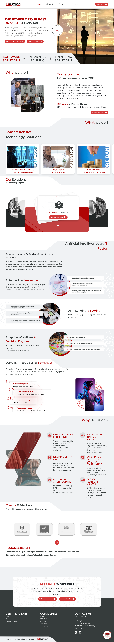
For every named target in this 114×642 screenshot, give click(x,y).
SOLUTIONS (43, 621)
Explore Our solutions (13, 41)
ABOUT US (43, 619)
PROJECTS (43, 624)
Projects (75, 4)
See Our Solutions (57, 217)
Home (39, 4)
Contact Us (100, 4)
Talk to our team (33, 41)
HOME (42, 616)
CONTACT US (44, 626)
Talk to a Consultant (46, 599)
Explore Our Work (98, 113)
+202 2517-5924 (80, 617)
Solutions (63, 4)
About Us (50, 4)
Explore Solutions (66, 599)
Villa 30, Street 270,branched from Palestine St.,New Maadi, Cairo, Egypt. (84, 624)
